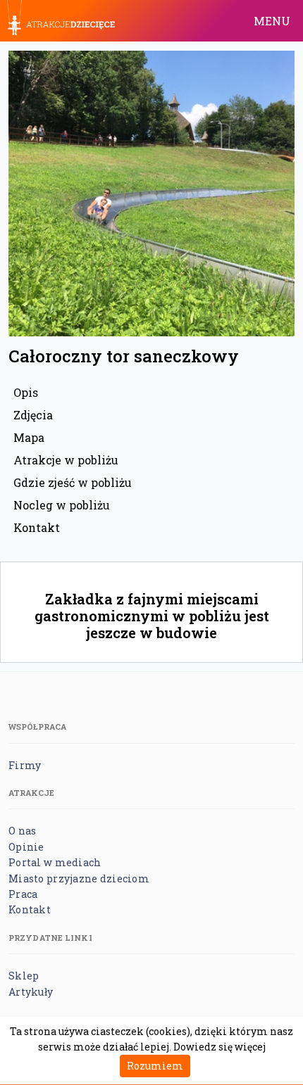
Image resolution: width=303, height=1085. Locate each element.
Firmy (24, 765)
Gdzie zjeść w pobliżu (72, 482)
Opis (25, 392)
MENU (272, 20)
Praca (22, 894)
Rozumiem (155, 1065)
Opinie (26, 847)
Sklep (23, 975)
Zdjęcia (33, 414)
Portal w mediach (54, 862)
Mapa (28, 437)
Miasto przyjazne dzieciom (78, 878)
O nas (22, 830)
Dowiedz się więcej (219, 1046)
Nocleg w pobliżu (61, 504)
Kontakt (36, 527)
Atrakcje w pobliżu (65, 459)
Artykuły (30, 991)
